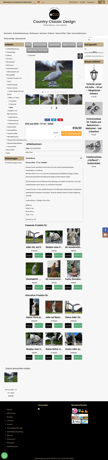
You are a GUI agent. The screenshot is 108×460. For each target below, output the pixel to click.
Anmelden (90, 2)
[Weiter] (81, 56)
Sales (69, 33)
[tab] (54, 158)
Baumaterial (21, 38)
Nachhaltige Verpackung (15, 432)
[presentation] (28, 77)
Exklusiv (51, 33)
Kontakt (82, 2)
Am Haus (43, 33)
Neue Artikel (60, 33)
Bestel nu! (39, 255)
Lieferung (10, 420)
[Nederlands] (34, 2)
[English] (43, 2)
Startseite (8, 33)
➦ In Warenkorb (71, 133)
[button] (42, 92)
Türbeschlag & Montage (14, 428)
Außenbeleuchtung (20, 33)
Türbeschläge (9, 38)
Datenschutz (11, 439)
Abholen (9, 409)
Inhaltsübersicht (12, 446)
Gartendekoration (79, 33)
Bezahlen (10, 417)
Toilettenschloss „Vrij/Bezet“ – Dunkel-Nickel (93, 160)
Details (29, 255)
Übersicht (32, 55)
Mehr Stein (29, 152)
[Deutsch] (38, 2)
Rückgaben (10, 443)
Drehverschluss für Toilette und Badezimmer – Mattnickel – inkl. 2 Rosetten (94, 125)
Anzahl (55, 133)
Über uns (10, 435)
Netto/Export (73, 2)
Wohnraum (34, 33)
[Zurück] (79, 56)
